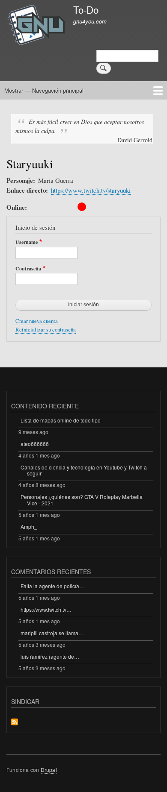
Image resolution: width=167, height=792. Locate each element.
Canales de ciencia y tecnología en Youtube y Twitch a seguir (84, 470)
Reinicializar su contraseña (45, 329)
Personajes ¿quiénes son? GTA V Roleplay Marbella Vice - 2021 (82, 499)
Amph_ (29, 526)
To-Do (85, 9)
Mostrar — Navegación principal (44, 90)
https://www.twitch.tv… (46, 609)
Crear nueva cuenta (36, 321)
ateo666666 (35, 443)
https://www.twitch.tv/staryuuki (91, 190)
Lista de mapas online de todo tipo (61, 420)
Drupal (49, 769)
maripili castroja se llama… (52, 633)
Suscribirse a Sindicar (14, 723)
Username (26, 242)
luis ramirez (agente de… (50, 656)
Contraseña (28, 268)
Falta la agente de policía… (52, 586)
